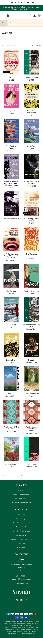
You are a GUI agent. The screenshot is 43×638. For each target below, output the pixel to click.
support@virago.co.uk (21, 579)
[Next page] (39, 475)
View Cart (21, 515)
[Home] (8, 15)
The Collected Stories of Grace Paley (31, 429)
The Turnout (11, 291)
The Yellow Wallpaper (31, 112)
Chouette (32, 360)
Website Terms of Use (21, 531)
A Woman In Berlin (11, 219)
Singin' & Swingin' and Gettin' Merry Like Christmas (11, 183)
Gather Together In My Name (31, 182)
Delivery (21, 490)
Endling (11, 394)
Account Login (21, 519)
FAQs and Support (21, 498)
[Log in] (34, 15)
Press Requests (21, 583)
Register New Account (21, 523)
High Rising (11, 325)
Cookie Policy (21, 543)
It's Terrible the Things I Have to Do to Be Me (11, 256)
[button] (3, 15)
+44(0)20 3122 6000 (21, 576)
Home (4, 23)
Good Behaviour (31, 464)
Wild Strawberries (31, 394)
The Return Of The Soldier (11, 428)
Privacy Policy (21, 535)
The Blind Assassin (31, 291)
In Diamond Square (32, 77)
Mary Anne (11, 111)
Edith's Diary (11, 360)
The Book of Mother (11, 147)
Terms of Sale (21, 527)
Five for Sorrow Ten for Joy (31, 325)
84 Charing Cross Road (31, 219)
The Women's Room (31, 255)
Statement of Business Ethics (21, 539)
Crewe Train (32, 146)
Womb (11, 77)
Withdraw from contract (21, 502)
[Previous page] (4, 475)
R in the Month (11, 464)
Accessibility (21, 547)
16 (35, 476)
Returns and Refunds (21, 494)
